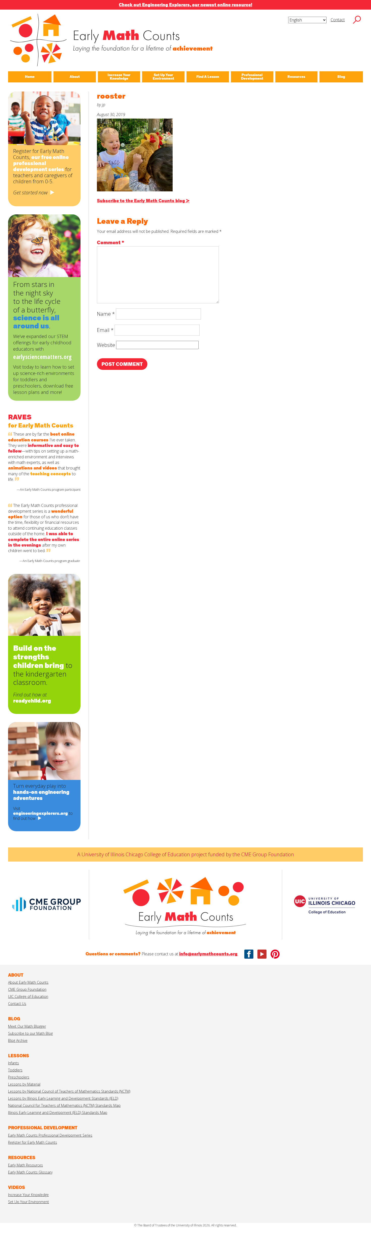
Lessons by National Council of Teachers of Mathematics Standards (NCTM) (69, 1091)
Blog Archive (18, 1040)
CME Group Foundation (27, 989)
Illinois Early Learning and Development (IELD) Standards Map (57, 1112)
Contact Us (17, 1003)
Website (106, 345)
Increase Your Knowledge (28, 1194)
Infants (13, 1063)
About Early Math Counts (28, 982)
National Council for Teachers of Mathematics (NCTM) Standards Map (64, 1105)
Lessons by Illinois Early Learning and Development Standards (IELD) (63, 1098)
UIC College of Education (28, 996)
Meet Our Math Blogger (27, 1026)
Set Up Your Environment (28, 1201)
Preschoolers (18, 1077)
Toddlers (15, 1070)
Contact (338, 20)
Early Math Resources (25, 1165)
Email (105, 330)
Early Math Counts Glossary (30, 1172)
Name (106, 313)
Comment (110, 242)
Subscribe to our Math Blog (30, 1033)
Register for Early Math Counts (32, 1142)
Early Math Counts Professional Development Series (50, 1135)
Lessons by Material (24, 1084)
